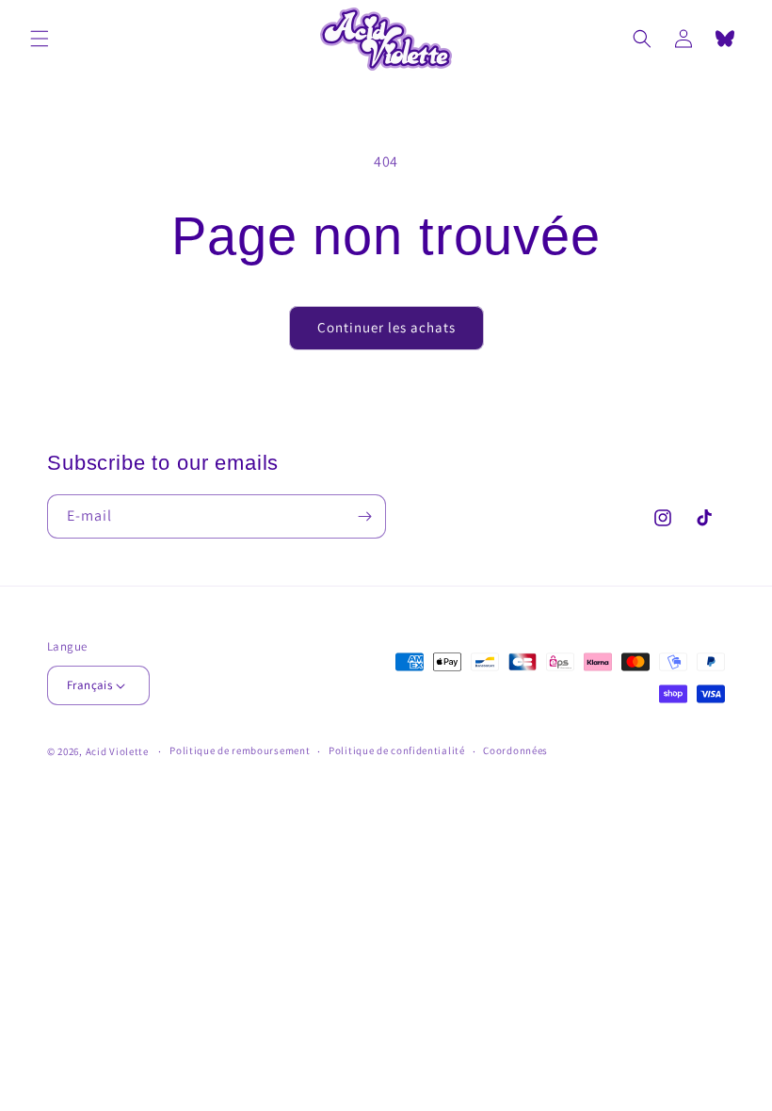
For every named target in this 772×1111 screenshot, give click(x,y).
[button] (39, 38)
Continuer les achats (386, 327)
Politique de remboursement (239, 750)
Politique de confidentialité (397, 750)
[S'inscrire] (364, 516)
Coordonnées (515, 750)
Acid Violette (117, 751)
